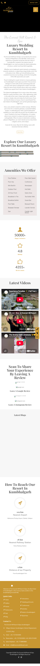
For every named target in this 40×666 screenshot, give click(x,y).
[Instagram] (21, 657)
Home (7, 599)
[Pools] (9, 154)
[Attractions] (15, 156)
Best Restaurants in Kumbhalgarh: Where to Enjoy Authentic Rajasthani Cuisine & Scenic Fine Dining (10, 447)
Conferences (25, 605)
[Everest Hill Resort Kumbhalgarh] (10, 10)
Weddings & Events (27, 602)
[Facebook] (19, 657)
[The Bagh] (23, 154)
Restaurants (9, 610)
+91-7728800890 (21, 641)
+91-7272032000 (15, 635)
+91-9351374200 (31, 638)
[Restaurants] (29, 152)
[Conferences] (5, 156)
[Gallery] (4, 152)
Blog (6, 616)
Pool (6, 613)
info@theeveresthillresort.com (19, 645)
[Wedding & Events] (19, 152)
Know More (20, 132)
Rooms (7, 606)
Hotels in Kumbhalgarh (28, 612)
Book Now (25, 615)
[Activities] (30, 154)
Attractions (25, 598)
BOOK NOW (34, 2)
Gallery (7, 603)
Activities (24, 609)
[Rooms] (11, 152)
